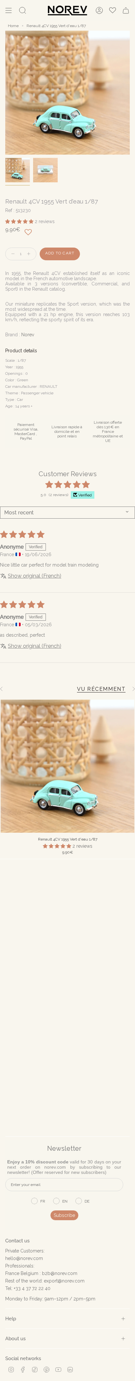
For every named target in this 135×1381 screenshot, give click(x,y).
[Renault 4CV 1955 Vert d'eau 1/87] (67, 766)
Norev (27, 334)
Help (10, 1318)
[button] (20, 221)
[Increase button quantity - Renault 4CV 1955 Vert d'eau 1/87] (30, 254)
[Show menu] (8, 10)
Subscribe (64, 1215)
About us (15, 1338)
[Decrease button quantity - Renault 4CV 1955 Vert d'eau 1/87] (11, 254)
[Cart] (126, 10)
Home (13, 25)
